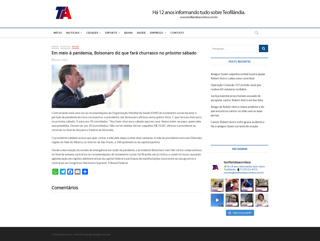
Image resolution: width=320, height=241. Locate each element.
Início (58, 32)
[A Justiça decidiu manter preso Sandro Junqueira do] (217, 185)
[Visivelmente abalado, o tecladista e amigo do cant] (232, 185)
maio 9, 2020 (60, 59)
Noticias (72, 32)
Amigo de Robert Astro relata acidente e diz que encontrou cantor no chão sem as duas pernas (237, 111)
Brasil (55, 46)
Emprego (156, 32)
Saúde (141, 32)
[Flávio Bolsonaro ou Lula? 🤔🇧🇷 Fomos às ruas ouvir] (217, 200)
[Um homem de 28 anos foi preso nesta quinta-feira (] (247, 200)
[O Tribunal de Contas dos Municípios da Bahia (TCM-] (232, 200)
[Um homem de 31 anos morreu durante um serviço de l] (261, 185)
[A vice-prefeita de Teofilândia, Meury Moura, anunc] (261, 200)
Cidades (92, 32)
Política (65, 46)
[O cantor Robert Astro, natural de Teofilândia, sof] (247, 185)
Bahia (128, 32)
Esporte (111, 32)
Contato (177, 32)
